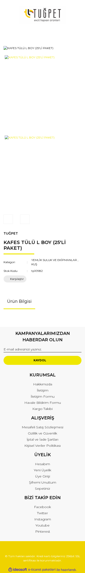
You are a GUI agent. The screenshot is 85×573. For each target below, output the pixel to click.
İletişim (42, 390)
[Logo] (42, 15)
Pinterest (42, 531)
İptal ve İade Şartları (42, 439)
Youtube (42, 525)
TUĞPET (11, 233)
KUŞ (34, 264)
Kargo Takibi (42, 409)
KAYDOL (40, 360)
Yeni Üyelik (42, 470)
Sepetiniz (42, 488)
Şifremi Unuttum (42, 482)
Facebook (42, 507)
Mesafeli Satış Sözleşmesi (42, 427)
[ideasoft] (17, 570)
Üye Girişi (42, 476)
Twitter (42, 513)
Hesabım (42, 464)
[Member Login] (42, 33)
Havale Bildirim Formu (42, 402)
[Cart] (75, 33)
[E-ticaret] (42, 570)
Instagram (42, 519)
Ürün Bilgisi (19, 301)
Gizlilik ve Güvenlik (42, 433)
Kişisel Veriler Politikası (42, 445)
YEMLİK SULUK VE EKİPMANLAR (54, 260)
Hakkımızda (42, 384)
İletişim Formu (43, 396)
